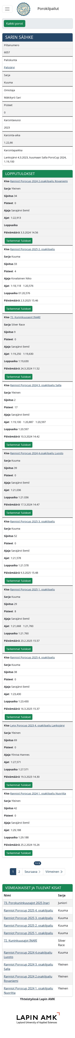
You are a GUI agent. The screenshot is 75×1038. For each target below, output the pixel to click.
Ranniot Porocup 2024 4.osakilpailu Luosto (36, 453)
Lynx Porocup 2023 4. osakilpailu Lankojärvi (37, 725)
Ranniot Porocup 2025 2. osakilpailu (32, 249)
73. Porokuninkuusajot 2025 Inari (27, 903)
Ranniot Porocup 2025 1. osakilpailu (32, 589)
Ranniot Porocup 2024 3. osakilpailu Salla (35, 385)
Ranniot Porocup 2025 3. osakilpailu (32, 521)
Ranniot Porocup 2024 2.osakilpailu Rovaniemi (39, 181)
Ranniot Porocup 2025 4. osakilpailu (32, 657)
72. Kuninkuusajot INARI (25, 317)
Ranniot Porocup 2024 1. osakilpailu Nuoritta (38, 793)
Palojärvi (9, 67)
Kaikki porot (14, 24)
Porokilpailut (48, 8)
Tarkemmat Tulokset (18, 240)
